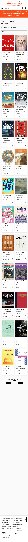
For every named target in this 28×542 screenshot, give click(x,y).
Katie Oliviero (19, 254)
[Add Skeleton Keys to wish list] (13, 88)
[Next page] (23, 379)
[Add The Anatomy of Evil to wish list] (26, 59)
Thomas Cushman (7, 282)
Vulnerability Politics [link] (20, 252)
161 (18, 379)
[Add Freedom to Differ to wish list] (26, 373)
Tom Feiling (19, 197)
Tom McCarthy (20, 83)
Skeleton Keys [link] (6, 81)
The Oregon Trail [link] (7, 109)
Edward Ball (19, 140)
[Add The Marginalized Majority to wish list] (26, 231)
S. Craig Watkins (7, 311)
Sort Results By (5, 27)
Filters (3, 31)
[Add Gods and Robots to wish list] (13, 259)
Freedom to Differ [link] (20, 366)
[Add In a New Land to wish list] (13, 373)
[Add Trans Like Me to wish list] (13, 59)
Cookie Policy (5, 537)
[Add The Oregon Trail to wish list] (13, 117)
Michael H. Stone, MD (21, 54)
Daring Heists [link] (6, 138)
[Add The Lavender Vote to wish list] (26, 288)
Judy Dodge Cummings (21, 111)
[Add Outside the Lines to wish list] (13, 174)
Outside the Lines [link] (7, 166)
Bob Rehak (19, 340)
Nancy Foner (6, 368)
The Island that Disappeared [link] (20, 195)
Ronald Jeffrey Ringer (8, 340)
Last (21, 383)
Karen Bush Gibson (8, 111)
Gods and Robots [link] (7, 252)
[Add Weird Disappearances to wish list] (26, 88)
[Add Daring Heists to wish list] (13, 145)
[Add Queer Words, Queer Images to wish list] (13, 345)
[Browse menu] (25, 8)
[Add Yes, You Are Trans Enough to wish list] (13, 202)
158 (9, 379)
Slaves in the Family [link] (20, 138)
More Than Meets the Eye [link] (20, 338)
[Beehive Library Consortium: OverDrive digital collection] (14, 3)
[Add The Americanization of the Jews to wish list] (26, 316)
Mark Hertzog (20, 282)
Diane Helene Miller (21, 368)
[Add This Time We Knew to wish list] (13, 288)
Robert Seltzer (20, 311)
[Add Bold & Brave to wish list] (13, 231)
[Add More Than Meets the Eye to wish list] (26, 345)
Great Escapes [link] (19, 109)
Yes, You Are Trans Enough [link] (7, 195)
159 (12, 379)
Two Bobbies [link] (19, 166)
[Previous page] (6, 379)
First (9, 383)
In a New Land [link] (6, 366)
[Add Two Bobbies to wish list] (26, 174)
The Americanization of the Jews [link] (20, 309)
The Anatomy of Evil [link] (20, 52)
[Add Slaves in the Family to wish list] (26, 145)
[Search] (2, 8)
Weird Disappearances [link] (20, 81)
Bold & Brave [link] (6, 224)
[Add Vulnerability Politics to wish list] (26, 259)
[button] (23, 22)
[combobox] (10, 8)
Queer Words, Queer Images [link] (7, 338)
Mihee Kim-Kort (7, 168)
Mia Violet (6, 197)
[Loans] (22, 8)
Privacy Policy (19, 520)
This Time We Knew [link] (7, 281)
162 (20, 379)
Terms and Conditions (7, 520)
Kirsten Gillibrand (7, 225)
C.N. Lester (6, 54)
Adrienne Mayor (7, 254)
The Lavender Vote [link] (20, 281)
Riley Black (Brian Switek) (8, 83)
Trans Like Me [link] (6, 52)
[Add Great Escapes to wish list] (26, 117)
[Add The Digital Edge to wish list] (13, 316)
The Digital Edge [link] (7, 309)
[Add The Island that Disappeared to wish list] (26, 202)
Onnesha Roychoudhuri (21, 225)
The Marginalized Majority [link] (20, 224)
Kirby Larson (19, 168)
